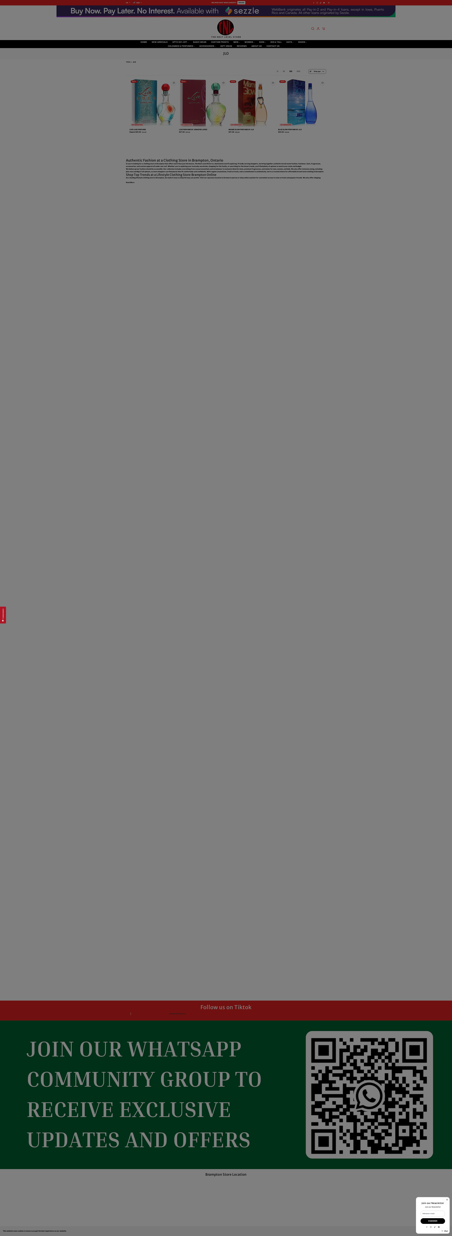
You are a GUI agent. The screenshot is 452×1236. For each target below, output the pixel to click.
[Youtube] (439, 1227)
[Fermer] (447, 1199)
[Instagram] (431, 1227)
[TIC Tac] (435, 1227)
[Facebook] (427, 1227)
